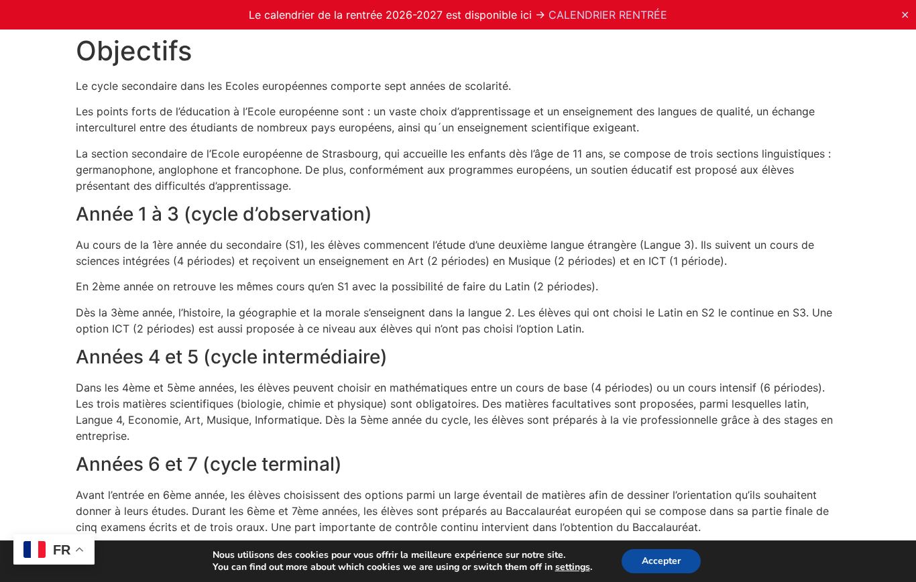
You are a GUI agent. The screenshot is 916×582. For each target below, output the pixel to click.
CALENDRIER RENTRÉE (608, 14)
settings (572, 567)
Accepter (661, 561)
